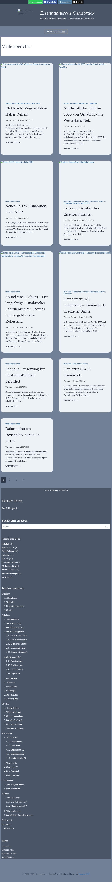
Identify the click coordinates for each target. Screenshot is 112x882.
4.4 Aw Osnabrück (11, 771)
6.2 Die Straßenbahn (12, 811)
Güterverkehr (7, 780)
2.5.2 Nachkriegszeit (14, 665)
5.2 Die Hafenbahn (12, 789)
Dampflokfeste (8, 551)
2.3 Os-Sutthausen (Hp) (14, 627)
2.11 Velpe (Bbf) (11, 699)
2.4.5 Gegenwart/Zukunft (16, 652)
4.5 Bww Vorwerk (11, 775)
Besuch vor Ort (8, 548)
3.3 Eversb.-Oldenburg (13, 716)
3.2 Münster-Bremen (12, 712)
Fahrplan (9, 103)
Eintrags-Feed (8, 850)
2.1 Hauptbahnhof (11, 619)
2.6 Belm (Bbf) (10, 678)
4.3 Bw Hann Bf (11, 767)
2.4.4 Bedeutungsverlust (16, 648)
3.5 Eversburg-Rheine (13, 724)
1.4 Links (8, 610)
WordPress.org (8, 857)
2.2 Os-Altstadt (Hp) (12, 623)
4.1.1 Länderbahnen (14, 742)
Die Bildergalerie (10, 508)
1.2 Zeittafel (9, 602)
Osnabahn (6, 594)
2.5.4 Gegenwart (13, 673)
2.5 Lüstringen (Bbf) (12, 657)
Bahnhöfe (6, 544)
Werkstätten (7, 733)
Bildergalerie (7, 820)
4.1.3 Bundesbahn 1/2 (15, 750)
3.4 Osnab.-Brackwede (13, 720)
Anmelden (6, 846)
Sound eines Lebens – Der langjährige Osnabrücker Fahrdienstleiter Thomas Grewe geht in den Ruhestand (26, 308)
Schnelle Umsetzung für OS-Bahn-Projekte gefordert (25, 375)
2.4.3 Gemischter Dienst (16, 644)
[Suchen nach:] (56, 527)
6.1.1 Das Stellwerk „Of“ (16, 802)
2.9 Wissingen (10, 691)
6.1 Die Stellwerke (12, 798)
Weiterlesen (12, 142)
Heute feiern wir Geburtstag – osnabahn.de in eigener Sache (85, 305)
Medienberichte (22, 103)
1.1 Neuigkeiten (10, 598)
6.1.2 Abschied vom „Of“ (16, 806)
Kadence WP (84, 874)
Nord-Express (71, 220)
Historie (68, 201)
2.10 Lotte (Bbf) (11, 695)
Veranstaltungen (72, 203)
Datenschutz (9, 828)
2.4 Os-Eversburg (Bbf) (14, 632)
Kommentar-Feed (9, 854)
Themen (5, 794)
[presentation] (27, 80)
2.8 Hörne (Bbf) (11, 687)
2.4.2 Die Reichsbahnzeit (16, 640)
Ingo (10, 120)
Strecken (5, 704)
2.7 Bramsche (9, 683)
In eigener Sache (81, 201)
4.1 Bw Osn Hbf (11, 738)
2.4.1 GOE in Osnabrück (16, 636)
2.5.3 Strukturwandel (15, 669)
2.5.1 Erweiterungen (14, 661)
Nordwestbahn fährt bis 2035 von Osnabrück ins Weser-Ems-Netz (83, 114)
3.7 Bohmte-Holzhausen (14, 728)
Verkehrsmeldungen (10, 573)
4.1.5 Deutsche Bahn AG (16, 758)
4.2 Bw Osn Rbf (11, 763)
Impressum (6, 824)
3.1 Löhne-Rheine (11, 708)
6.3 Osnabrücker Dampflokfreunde (18, 815)
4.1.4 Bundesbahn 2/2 (15, 754)
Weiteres (36, 103)
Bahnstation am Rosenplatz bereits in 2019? (22, 434)
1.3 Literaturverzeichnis (14, 606)
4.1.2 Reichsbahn (13, 746)
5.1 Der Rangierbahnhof (14, 784)
